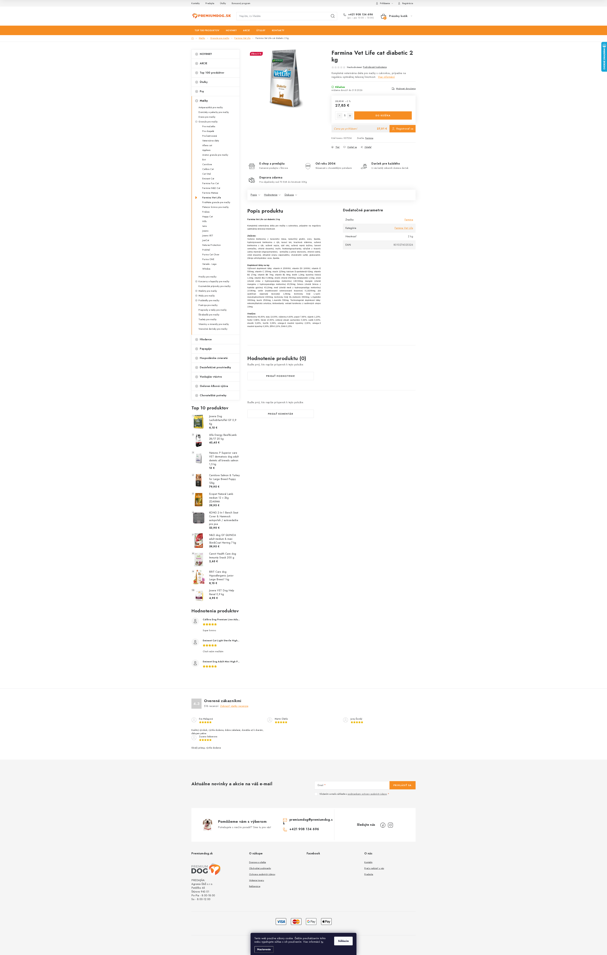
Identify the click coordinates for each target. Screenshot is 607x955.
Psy (202, 91)
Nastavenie (264, 949)
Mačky (204, 101)
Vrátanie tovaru (256, 880)
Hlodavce (206, 339)
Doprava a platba (257, 862)
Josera (205, 230)
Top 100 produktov (212, 73)
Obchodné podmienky (260, 868)
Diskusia (289, 195)
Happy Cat (207, 216)
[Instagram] (390, 825)
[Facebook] (382, 825)
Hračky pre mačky (207, 276)
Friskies (205, 211)
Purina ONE (208, 259)
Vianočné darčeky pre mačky (213, 328)
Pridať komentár (280, 413)
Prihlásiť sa (402, 785)
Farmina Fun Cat (210, 183)
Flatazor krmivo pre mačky (215, 207)
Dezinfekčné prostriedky (215, 367)
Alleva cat (207, 145)
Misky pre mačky (207, 295)
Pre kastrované (209, 135)
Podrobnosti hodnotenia (375, 67)
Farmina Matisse (210, 192)
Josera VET (207, 235)
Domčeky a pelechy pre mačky (214, 112)
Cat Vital (206, 173)
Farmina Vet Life (211, 197)
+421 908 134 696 (360, 14)
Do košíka (383, 115)
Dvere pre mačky (207, 116)
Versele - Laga (209, 264)
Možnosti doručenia (406, 88)
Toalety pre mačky (208, 319)
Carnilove (207, 164)
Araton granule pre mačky (215, 154)
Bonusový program (241, 3)
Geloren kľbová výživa (214, 386)
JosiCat (205, 240)
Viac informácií (386, 77)
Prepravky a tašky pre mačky (213, 309)
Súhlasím (343, 941)
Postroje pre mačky (208, 305)
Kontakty (195, 3)
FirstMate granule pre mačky (216, 202)
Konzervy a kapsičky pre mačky (214, 281)
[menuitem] (207, 30)
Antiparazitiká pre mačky (211, 107)
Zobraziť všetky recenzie (234, 706)
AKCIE (203, 63)
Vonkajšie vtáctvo (211, 377)
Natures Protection (211, 245)
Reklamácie (254, 886)
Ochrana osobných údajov (262, 874)
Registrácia (407, 3)
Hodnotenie (270, 195)
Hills (204, 221)
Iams (204, 226)
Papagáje (206, 349)
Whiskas (206, 268)
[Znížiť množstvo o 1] (339, 115)
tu (322, 942)
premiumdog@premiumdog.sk (308, 821)
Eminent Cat (208, 178)
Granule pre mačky (208, 121)
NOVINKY (206, 54)
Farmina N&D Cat (211, 188)
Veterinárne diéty (210, 140)
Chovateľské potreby (213, 395)
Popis (254, 195)
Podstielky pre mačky (209, 300)
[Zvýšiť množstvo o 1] (350, 115)
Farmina (369, 138)
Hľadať (332, 16)
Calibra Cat (208, 169)
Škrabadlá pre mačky (209, 314)
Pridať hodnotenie (280, 376)
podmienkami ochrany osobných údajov (367, 794)
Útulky (223, 3)
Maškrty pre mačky (208, 290)
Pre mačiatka (208, 126)
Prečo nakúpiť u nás (374, 868)
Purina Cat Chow (210, 254)
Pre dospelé (208, 131)
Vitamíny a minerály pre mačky (214, 324)
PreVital (206, 249)
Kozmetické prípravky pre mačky (214, 286)
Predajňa (209, 3)
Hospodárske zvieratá (213, 358)
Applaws (206, 150)
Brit (204, 159)
